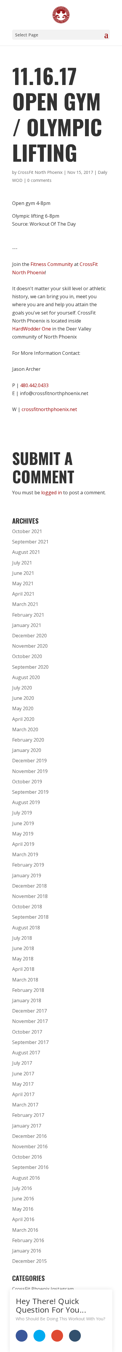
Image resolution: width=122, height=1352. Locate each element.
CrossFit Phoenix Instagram (43, 1289)
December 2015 (29, 1261)
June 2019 (23, 823)
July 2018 (22, 938)
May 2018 (22, 958)
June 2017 (23, 1073)
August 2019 (26, 802)
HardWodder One (31, 328)
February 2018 (28, 990)
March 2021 (25, 604)
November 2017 (30, 1021)
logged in (51, 492)
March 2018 (25, 979)
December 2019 (29, 760)
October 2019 (27, 781)
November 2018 (30, 896)
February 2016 (28, 1240)
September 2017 (30, 1042)
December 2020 (29, 635)
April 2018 (23, 969)
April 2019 (23, 844)
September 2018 (30, 917)
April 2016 (23, 1219)
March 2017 (25, 1104)
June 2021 (23, 573)
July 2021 (22, 562)
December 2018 (29, 886)
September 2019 (30, 792)
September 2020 (30, 667)
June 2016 (23, 1198)
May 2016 (22, 1209)
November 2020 (30, 646)
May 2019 (22, 833)
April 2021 (23, 594)
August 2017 (26, 1052)
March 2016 (25, 1230)
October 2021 (27, 531)
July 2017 (22, 1063)
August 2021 (26, 552)
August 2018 (26, 927)
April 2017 (23, 1094)
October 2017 (27, 1032)
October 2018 (27, 906)
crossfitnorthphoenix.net (49, 409)
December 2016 (29, 1136)
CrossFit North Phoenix (40, 172)
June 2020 (23, 698)
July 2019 (22, 812)
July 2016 (22, 1188)
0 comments (39, 180)
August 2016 (26, 1178)
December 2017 (29, 1011)
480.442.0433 (34, 385)
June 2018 (23, 948)
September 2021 (30, 541)
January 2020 (26, 750)
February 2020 (28, 740)
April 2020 (23, 719)
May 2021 (22, 583)
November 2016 (30, 1146)
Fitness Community (51, 264)
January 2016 (26, 1250)
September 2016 (30, 1167)
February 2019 (28, 865)
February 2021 (28, 615)
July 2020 (22, 687)
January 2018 (26, 1000)
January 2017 (26, 1125)
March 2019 (25, 854)
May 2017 (22, 1084)
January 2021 (26, 625)
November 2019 (30, 771)
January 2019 (26, 875)
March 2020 (25, 729)
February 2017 (28, 1115)
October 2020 (27, 656)
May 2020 (22, 708)
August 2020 (26, 677)
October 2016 (27, 1157)
